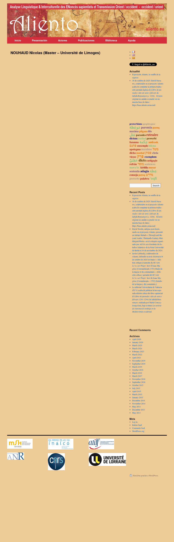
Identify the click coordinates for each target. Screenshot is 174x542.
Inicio (18, 40)
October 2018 (137, 369)
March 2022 (137, 354)
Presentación (39, 40)
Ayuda (131, 40)
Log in (134, 421)
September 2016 (138, 382)
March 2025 (137, 345)
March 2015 (137, 394)
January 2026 (137, 342)
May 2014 (136, 406)
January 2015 (137, 397)
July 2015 (136, 388)
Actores (62, 40)
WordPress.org (138, 431)
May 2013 (136, 412)
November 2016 (138, 379)
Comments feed (138, 428)
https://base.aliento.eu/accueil (143, 105)
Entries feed (137, 425)
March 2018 (137, 372)
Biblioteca (111, 40)
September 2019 (138, 363)
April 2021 (136, 357)
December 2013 (138, 409)
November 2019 (138, 360)
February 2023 (138, 351)
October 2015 (137, 385)
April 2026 (136, 339)
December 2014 (138, 400)
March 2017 (137, 376)
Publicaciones (86, 40)
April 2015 (136, 391)
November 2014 (138, 403)
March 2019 (137, 366)
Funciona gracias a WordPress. (146, 475)
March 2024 (137, 348)
